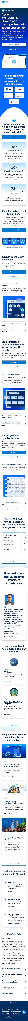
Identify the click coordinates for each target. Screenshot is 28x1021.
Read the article (8, 813)
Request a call (11, 906)
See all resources (13, 863)
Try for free (10, 891)
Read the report (13, 230)
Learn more (13, 276)
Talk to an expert (13, 49)
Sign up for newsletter (13, 923)
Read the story (7, 636)
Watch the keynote (9, 855)
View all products (14, 561)
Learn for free (14, 725)
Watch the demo (13, 44)
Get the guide (13, 362)
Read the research (13, 137)
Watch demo (13, 272)
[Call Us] (24, 1012)
